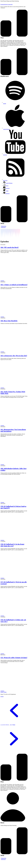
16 (10, 724)
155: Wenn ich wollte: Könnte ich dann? (14, 657)
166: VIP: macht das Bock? (10, 247)
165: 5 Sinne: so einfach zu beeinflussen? (14, 284)
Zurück (2, 692)
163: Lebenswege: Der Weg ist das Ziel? (14, 355)
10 (8, 724)
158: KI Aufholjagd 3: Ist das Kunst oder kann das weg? (12, 545)
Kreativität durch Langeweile (7, 4)
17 (11, 724)
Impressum (3, 227)
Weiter (5, 692)
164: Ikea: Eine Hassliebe (9, 321)
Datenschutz (3, 226)
